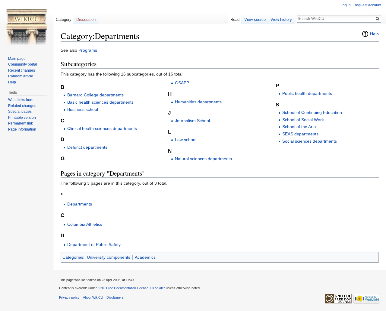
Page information (22, 129)
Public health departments (307, 93)
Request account (367, 5)
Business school (82, 109)
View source (255, 19)
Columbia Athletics (84, 224)
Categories (72, 257)
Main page (17, 59)
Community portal (22, 64)
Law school (185, 139)
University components (108, 257)
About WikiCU (93, 297)
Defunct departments (87, 147)
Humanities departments (198, 101)
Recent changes (21, 70)
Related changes (22, 106)
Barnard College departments (95, 94)
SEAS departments (300, 133)
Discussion (86, 19)
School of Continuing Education (312, 112)
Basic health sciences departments (100, 102)
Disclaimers (115, 297)
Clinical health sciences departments (102, 128)
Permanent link (20, 123)
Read (234, 19)
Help (374, 33)
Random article (20, 76)
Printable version (22, 117)
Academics (145, 257)
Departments (79, 204)
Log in (345, 5)
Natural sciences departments (203, 158)
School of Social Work (303, 119)
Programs (87, 50)
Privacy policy (69, 297)
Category (63, 19)
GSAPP (182, 82)
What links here (20, 100)
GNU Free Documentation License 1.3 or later (131, 288)
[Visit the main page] (26, 24)
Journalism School (192, 120)
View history (281, 19)
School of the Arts (299, 126)
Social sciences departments (309, 141)
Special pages (20, 111)
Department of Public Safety (94, 244)
